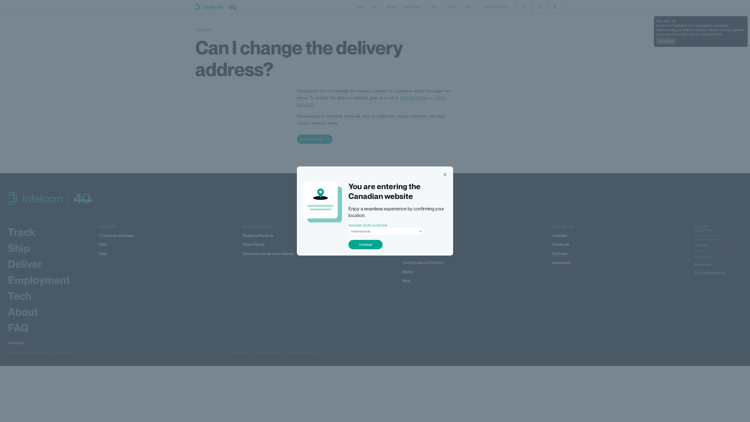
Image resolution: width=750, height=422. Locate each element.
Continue (365, 245)
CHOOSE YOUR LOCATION (367, 225)
